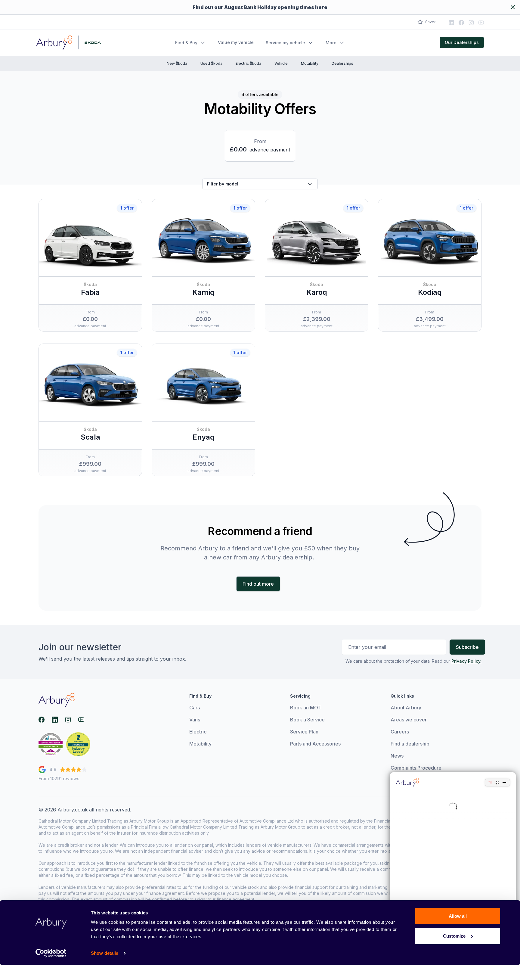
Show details (104, 953)
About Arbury (406, 708)
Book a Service (307, 720)
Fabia (90, 292)
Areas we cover (409, 720)
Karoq (316, 292)
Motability (309, 63)
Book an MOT (305, 708)
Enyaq (204, 437)
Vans (194, 720)
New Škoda (177, 63)
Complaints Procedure (416, 768)
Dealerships (342, 63)
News (397, 756)
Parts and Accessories (315, 744)
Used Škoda (211, 63)
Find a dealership (410, 744)
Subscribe (467, 647)
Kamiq (203, 292)
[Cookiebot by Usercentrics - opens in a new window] (51, 953)
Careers (400, 732)
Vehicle (281, 63)
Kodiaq (430, 292)
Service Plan (304, 732)
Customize (454, 935)
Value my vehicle (236, 42)
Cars (194, 708)
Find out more (258, 584)
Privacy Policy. (466, 661)
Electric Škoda (248, 63)
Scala (90, 437)
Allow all (458, 916)
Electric (197, 732)
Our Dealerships (462, 42)
